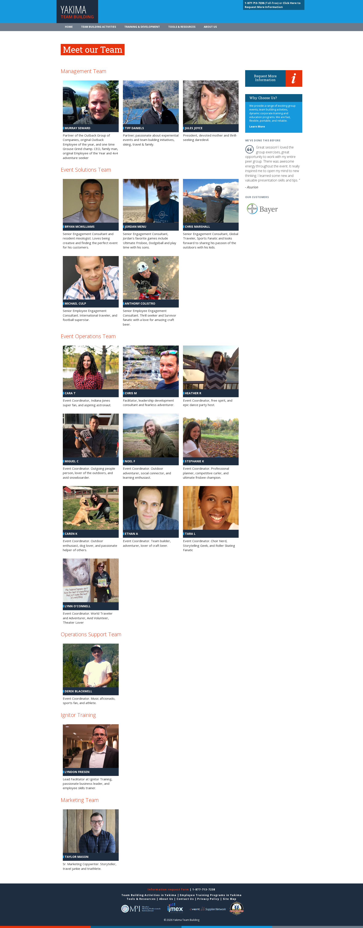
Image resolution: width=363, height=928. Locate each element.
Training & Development (142, 27)
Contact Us (185, 899)
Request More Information (265, 78)
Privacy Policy (208, 899)
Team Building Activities (98, 27)
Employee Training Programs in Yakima (211, 895)
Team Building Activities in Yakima (148, 895)
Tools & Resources (181, 27)
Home (69, 27)
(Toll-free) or (264, 3)
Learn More (257, 126)
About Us (210, 27)
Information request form (169, 889)
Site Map (230, 899)
